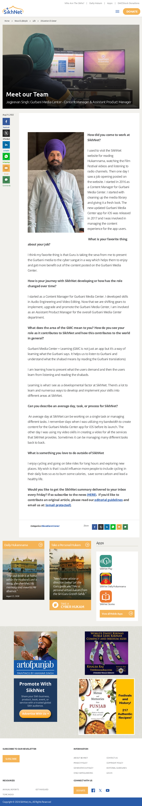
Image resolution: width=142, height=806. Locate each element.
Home (6, 20)
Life (34, 20)
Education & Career (48, 20)
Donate (131, 11)
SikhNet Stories (107, 604)
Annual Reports (11, 789)
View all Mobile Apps (112, 613)
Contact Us (111, 757)
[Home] (13, 10)
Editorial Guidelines (116, 767)
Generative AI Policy (83, 767)
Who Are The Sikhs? (74, 3)
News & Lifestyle (20, 20)
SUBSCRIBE (11, 758)
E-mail (6, 173)
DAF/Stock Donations (128, 3)
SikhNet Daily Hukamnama (113, 586)
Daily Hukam (95, 3)
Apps (110, 3)
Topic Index (8, 794)
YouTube (107, 790)
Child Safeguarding (83, 772)
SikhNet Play (106, 568)
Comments (6, 185)
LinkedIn (6, 150)
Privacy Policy (80, 762)
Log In (109, 772)
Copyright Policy (114, 762)
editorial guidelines (108, 500)
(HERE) (91, 495)
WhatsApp (6, 162)
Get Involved (42, 789)
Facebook (6, 127)
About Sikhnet (81, 757)
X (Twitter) (6, 139)
